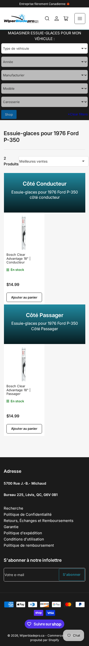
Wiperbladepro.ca (32, 635)
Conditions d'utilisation (24, 539)
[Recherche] (47, 18)
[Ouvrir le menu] (79, 18)
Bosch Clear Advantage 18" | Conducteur (18, 258)
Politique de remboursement (29, 545)
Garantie (11, 526)
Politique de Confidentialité (28, 514)
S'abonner (72, 574)
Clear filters (78, 114)
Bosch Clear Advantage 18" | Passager (18, 390)
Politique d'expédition (23, 533)
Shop (9, 114)
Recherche (13, 508)
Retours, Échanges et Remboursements (38, 520)
